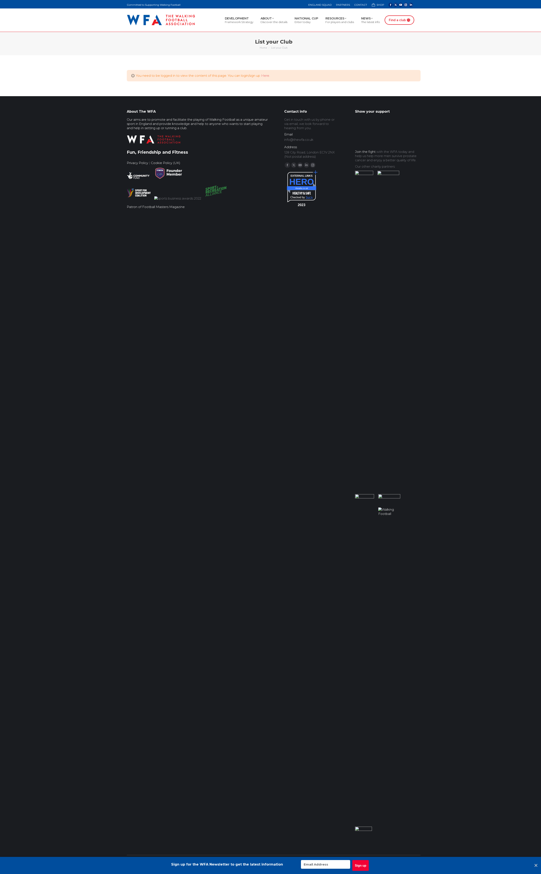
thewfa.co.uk (301, 188)
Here (265, 76)
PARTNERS (343, 4)
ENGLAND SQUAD (320, 4)
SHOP (380, 4)
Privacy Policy (137, 163)
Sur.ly (309, 197)
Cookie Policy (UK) (165, 163)
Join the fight (365, 152)
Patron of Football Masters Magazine (156, 207)
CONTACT (360, 4)
